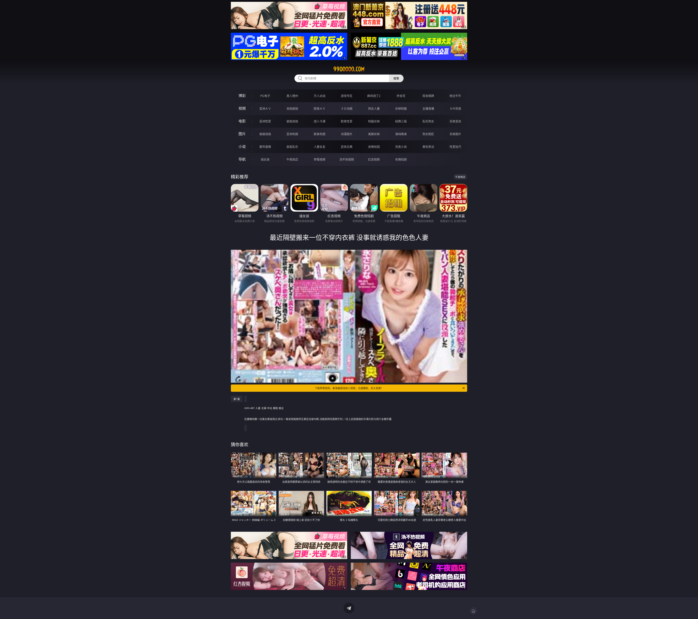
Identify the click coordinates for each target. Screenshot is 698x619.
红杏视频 (374, 159)
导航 (242, 159)
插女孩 (265, 159)
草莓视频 (319, 159)
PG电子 (265, 96)
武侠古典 (346, 147)
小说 (242, 146)
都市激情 (265, 147)
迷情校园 (374, 147)
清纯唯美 (401, 134)
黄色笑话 (428, 147)
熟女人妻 (374, 109)
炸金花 (401, 96)
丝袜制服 (401, 109)
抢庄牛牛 (455, 96)
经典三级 (401, 121)
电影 (242, 121)
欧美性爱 (346, 121)
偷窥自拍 (265, 134)
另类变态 (455, 121)
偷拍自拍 (292, 121)
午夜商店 (292, 159)
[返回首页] (473, 611)
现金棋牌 (428, 96)
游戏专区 (346, 96)
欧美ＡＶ (319, 109)
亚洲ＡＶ (265, 109)
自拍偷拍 (292, 109)
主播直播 (428, 109)
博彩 (242, 95)
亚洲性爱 (265, 121)
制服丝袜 (374, 121)
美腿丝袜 (374, 134)
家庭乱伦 (292, 147)
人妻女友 (319, 147)
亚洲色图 (292, 134)
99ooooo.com (349, 69)
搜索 (396, 78)
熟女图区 (428, 134)
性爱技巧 (455, 147)
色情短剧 (401, 159)
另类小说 (401, 147)
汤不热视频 (346, 159)
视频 (242, 108)
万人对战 (319, 96)
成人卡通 (319, 121)
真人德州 (292, 96)
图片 (242, 133)
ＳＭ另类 (455, 109)
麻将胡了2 (373, 96)
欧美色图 (319, 134)
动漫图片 (346, 134)
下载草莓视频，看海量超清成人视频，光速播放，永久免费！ (349, 388)
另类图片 (455, 134)
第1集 (236, 399)
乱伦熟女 (428, 121)
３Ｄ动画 (346, 109)
